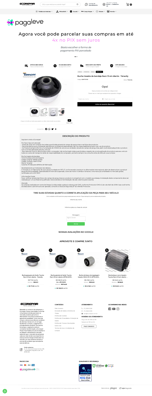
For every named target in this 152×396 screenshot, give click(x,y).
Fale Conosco (59, 308)
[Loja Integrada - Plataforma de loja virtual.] (125, 388)
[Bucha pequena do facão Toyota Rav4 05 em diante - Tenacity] (33, 270)
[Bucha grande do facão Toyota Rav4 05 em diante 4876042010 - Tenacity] (61, 270)
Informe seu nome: (76, 199)
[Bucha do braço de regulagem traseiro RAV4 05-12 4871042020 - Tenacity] (89, 270)
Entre (108, 4)
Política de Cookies (61, 316)
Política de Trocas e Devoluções (65, 323)
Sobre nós (58, 325)
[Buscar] (77, 4)
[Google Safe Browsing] (109, 365)
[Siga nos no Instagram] (118, 309)
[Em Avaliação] (85, 372)
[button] (69, 121)
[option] (76, 37)
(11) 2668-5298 (87, 308)
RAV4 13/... (99, 72)
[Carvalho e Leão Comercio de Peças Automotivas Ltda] (27, 4)
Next (65, 112)
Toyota (86, 72)
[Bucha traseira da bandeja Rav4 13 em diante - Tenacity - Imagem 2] (43, 112)
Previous (29, 112)
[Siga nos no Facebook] (110, 309)
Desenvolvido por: (105, 388)
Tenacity (129, 80)
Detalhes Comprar (33, 290)
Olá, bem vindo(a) (111, 2)
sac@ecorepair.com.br (90, 313)
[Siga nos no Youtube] (114, 309)
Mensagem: (76, 215)
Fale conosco (89, 326)
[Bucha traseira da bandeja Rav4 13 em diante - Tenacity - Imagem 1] (34, 112)
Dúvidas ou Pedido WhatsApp (34, 286)
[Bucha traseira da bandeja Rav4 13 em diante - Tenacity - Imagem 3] (53, 112)
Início (80, 72)
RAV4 (92, 72)
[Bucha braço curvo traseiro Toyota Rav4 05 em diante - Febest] (117, 270)
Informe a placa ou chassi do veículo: (76, 207)
